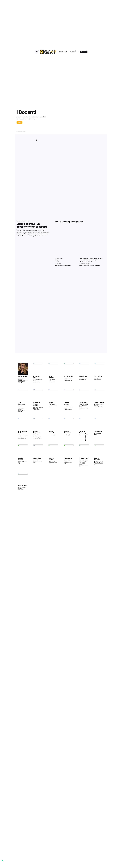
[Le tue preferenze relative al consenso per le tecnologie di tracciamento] (2, 860)
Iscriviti (19, 122)
